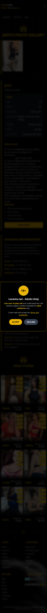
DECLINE (31, 322)
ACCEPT (15, 322)
